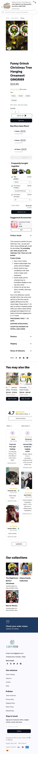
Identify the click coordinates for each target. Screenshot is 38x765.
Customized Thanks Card (24, 223)
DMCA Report (22, 743)
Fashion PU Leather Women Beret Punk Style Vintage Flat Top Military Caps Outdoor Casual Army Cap (12, 501)
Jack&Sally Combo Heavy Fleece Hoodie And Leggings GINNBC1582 (28, 467)
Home (7, 18)
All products (15, 18)
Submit (19, 731)
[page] (17, 626)
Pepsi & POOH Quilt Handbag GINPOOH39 (12, 463)
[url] (10, 740)
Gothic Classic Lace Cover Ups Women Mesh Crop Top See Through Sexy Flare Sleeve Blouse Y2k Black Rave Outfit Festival (28, 513)
